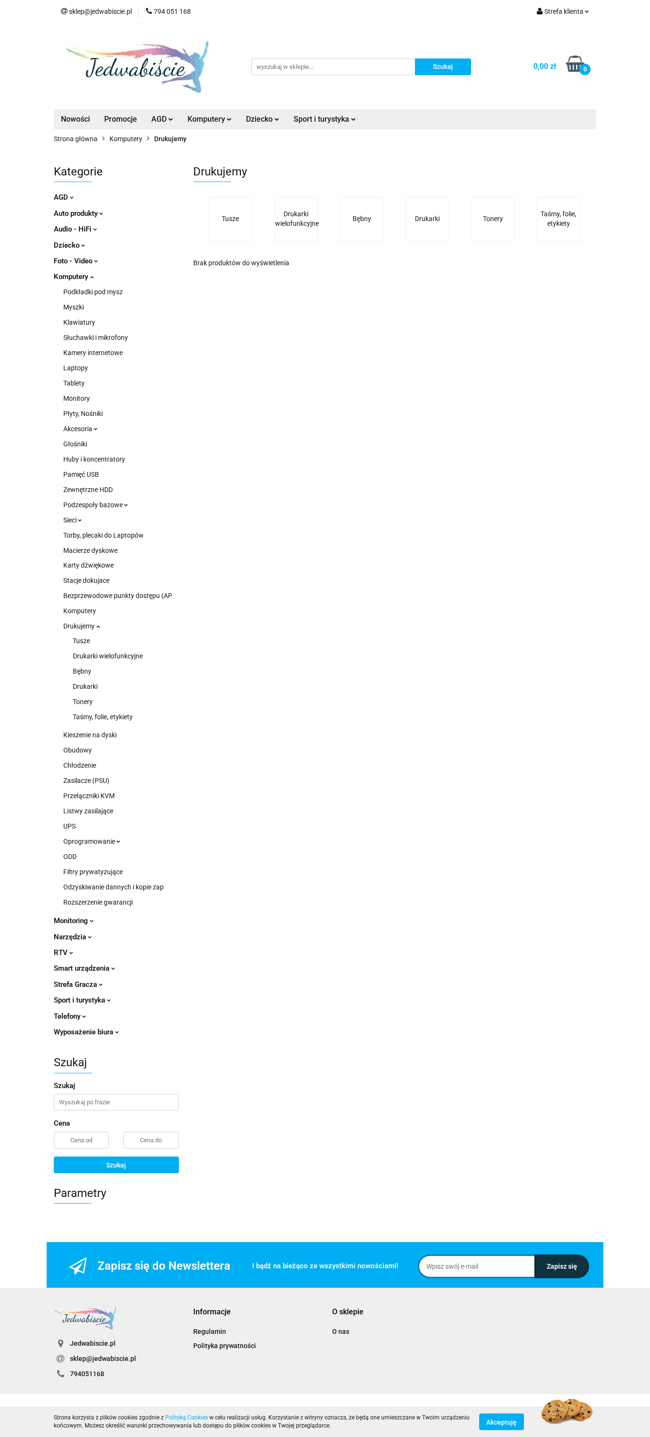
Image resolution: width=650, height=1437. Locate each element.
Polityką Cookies (186, 1417)
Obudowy (77, 750)
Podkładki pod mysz (93, 292)
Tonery (83, 701)
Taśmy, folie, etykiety (103, 717)
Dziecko (260, 119)
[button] (212, 1312)
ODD (70, 856)
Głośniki (75, 444)
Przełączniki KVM (89, 796)
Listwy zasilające (88, 811)
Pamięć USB (81, 474)
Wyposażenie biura (84, 1032)
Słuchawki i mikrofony (95, 337)
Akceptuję (501, 1422)
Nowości (75, 119)
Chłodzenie (79, 765)
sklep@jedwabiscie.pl (103, 1358)
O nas (340, 1331)
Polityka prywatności (224, 1346)
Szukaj (116, 1165)
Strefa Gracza (76, 984)
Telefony (68, 1016)
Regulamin (209, 1331)
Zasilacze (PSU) (86, 780)
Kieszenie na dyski (90, 735)
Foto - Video (74, 261)
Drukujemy (79, 626)
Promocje (120, 119)
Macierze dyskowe (90, 550)
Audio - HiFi (73, 229)
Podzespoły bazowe (93, 505)
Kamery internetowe (93, 353)
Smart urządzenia (82, 968)
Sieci (70, 520)
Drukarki (85, 686)
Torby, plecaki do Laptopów (103, 535)
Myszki (73, 307)
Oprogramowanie (90, 841)
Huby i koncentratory (94, 459)
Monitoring (72, 920)
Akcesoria (78, 429)
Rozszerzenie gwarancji (98, 902)
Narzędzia (71, 937)
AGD (159, 119)
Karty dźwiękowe (88, 565)
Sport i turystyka (80, 1000)
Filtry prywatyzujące (93, 872)
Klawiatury (79, 322)
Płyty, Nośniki (83, 413)
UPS (69, 826)
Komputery (72, 276)
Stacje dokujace (86, 580)
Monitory (76, 398)
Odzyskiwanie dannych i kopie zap (113, 887)
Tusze (81, 641)
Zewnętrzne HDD (88, 489)
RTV (61, 952)
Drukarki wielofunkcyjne (108, 656)
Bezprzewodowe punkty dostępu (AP (117, 595)
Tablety (74, 383)
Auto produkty (76, 213)
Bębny (82, 671)
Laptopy (75, 368)
